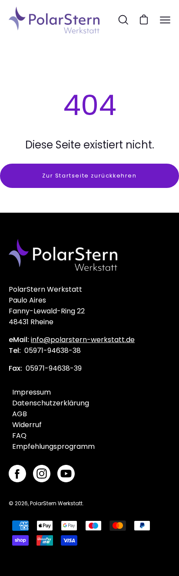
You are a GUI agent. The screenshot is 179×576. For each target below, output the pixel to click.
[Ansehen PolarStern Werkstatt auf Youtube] (66, 473)
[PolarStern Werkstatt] (54, 20)
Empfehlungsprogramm (53, 446)
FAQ (19, 436)
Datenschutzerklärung (50, 403)
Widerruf (27, 425)
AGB (19, 414)
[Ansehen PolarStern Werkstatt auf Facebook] (17, 473)
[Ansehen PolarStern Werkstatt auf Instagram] (41, 473)
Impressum (31, 392)
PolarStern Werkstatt (56, 503)
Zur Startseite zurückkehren (89, 175)
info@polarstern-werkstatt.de (83, 340)
